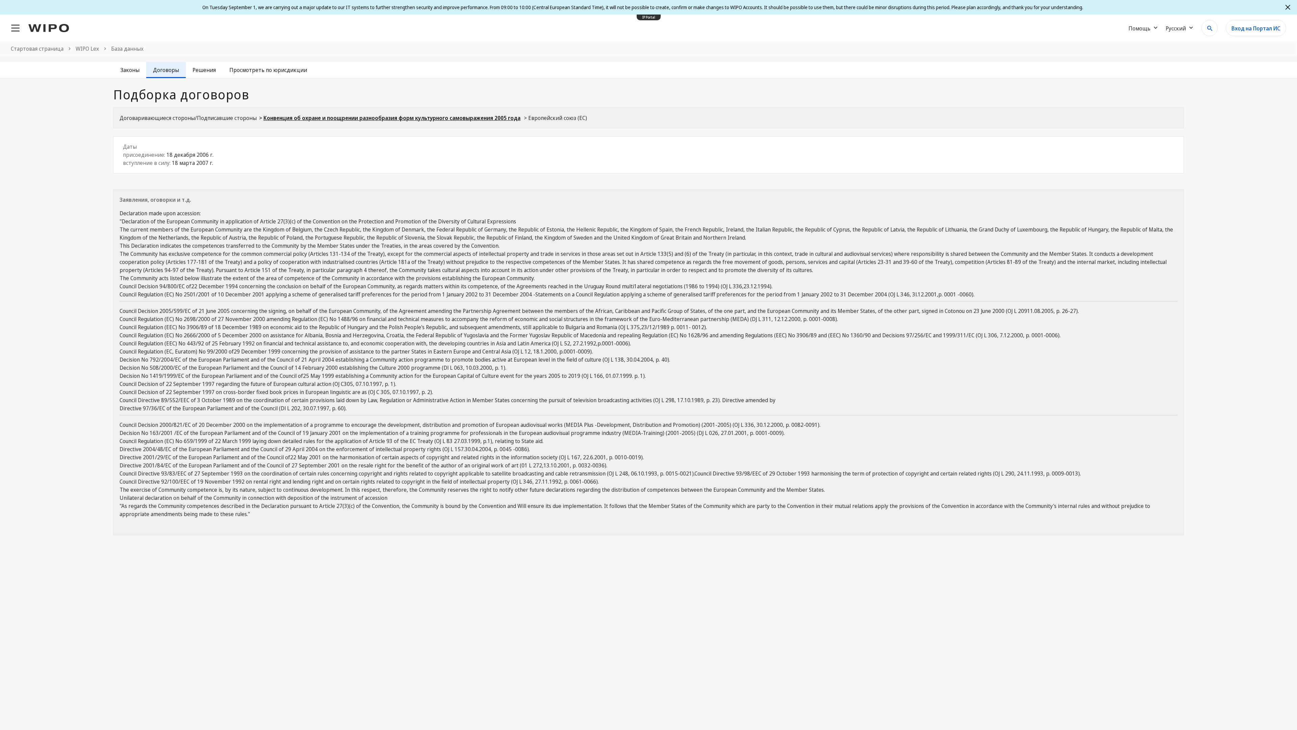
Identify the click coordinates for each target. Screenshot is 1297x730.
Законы (129, 70)
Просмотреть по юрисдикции (268, 70)
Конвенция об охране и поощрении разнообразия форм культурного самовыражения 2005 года (391, 118)
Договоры (166, 70)
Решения (204, 70)
